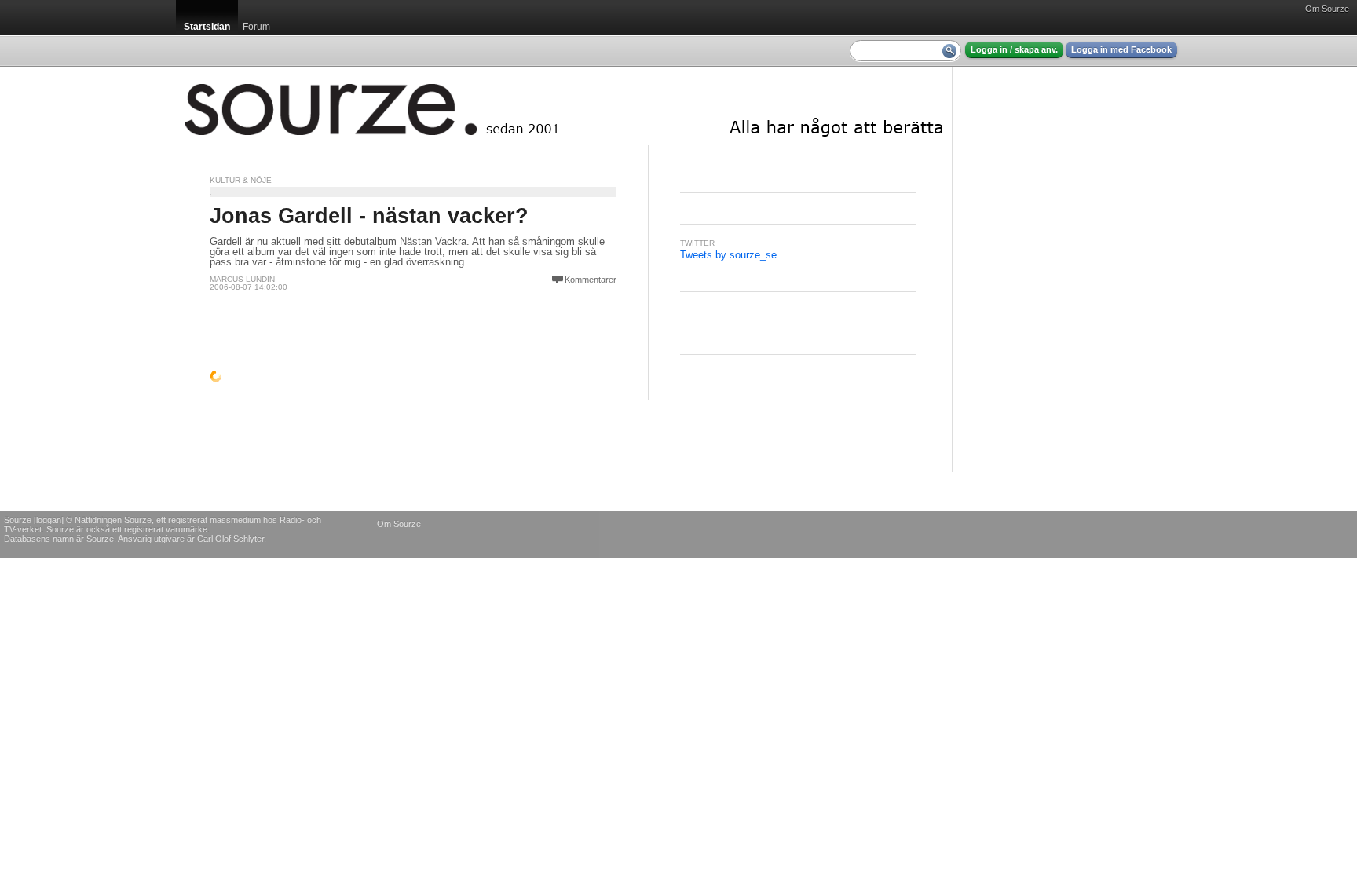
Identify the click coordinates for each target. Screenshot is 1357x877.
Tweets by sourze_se (728, 255)
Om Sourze (1327, 8)
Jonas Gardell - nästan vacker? (369, 216)
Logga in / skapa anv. (1014, 49)
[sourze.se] (563, 106)
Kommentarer (590, 279)
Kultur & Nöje (241, 180)
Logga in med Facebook (1121, 49)
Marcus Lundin (242, 279)
